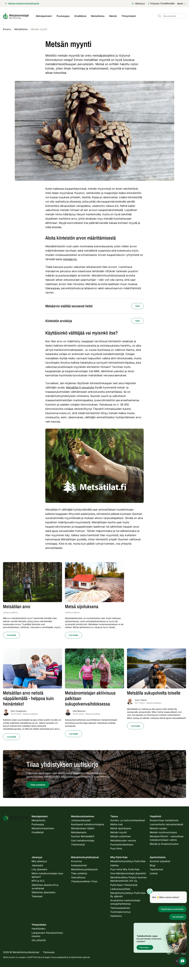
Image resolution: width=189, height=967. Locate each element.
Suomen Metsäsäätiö (82, 836)
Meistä (113, 16)
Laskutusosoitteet (120, 888)
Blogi (152, 865)
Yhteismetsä (78, 844)
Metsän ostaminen (120, 836)
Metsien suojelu (158, 828)
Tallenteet (37, 896)
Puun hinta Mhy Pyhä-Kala (124, 869)
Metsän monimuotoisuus (163, 832)
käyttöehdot (76, 957)
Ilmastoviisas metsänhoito (164, 820)
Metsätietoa (97, 16)
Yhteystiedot (128, 16)
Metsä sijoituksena (120, 828)
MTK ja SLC (38, 880)
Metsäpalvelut (44, 16)
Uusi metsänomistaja (82, 840)
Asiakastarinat (79, 865)
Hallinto (114, 865)
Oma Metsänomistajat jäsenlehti (128, 873)
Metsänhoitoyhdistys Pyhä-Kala (127, 861)
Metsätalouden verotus (123, 840)
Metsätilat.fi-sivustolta (80, 387)
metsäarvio (70, 259)
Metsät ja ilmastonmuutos (164, 843)
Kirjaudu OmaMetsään (162, 3)
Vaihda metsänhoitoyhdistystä (23, 3)
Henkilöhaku (38, 928)
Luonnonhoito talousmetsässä (166, 824)
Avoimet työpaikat (160, 861)
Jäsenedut (37, 865)
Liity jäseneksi (39, 869)
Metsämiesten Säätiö (82, 828)
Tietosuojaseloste (120, 907)
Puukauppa (63, 16)
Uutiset (154, 873)
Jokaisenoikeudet (81, 820)
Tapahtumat (156, 869)
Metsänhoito (38, 820)
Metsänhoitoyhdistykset (84, 869)
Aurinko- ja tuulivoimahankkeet (127, 820)
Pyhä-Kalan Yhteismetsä (123, 884)
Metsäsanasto (79, 832)
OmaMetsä (80, 16)
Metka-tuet (116, 824)
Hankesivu (116, 915)
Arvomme (76, 861)
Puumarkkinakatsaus (121, 844)
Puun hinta (116, 848)
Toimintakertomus (120, 911)
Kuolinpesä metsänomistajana (87, 824)
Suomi (180, 4)
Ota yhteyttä (39, 940)
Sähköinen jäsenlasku (43, 892)
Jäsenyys (140, 3)
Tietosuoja (48, 952)
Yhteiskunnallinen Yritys (84, 881)
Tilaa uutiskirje (79, 873)
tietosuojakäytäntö (59, 957)
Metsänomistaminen (43, 828)
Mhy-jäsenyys (39, 861)
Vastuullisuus (78, 877)
